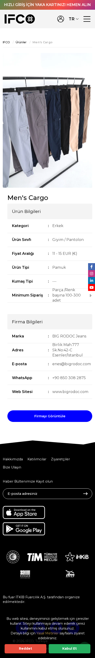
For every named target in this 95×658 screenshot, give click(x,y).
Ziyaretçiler (60, 459)
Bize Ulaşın (12, 467)
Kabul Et (69, 648)
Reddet (25, 648)
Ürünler (21, 42)
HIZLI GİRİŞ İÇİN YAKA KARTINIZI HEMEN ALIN (47, 5)
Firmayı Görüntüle (49, 416)
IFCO (6, 42)
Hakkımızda (13, 459)
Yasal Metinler (47, 633)
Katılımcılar (36, 459)
